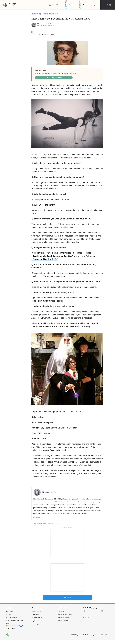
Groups (85, 5)
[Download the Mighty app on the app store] (91, 612)
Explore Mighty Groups (65, 614)
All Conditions (36, 625)
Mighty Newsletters (63, 617)
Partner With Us (36, 614)
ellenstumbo (37, 518)
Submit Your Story (37, 612)
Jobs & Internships (11, 617)
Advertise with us (37, 617)
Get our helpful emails (53, 78)
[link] (9, 5)
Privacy (103, 635)
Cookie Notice (10, 628)
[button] (50, 24)
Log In (95, 5)
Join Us (107, 4)
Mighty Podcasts (63, 620)
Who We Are (9, 612)
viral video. (81, 85)
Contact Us (61, 612)
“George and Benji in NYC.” (44, 259)
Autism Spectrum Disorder (44, 13)
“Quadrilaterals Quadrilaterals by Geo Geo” (52, 256)
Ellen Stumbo (41, 24)
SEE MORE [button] (67, 597)
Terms (107, 635)
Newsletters (56, 5)
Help (7, 623)
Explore (71, 5)
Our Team (9, 614)
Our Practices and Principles (14, 620)
